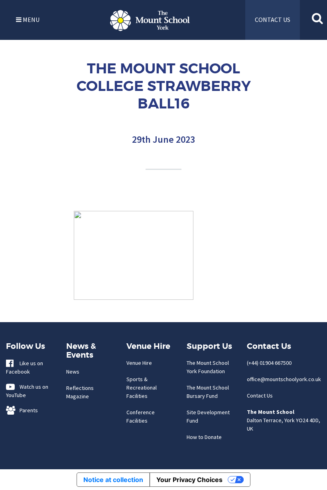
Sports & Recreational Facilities (141, 387)
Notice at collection (113, 480)
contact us (272, 20)
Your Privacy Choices (189, 480)
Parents (27, 410)
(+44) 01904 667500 (269, 362)
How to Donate (204, 437)
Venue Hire (139, 362)
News (72, 371)
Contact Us (260, 395)
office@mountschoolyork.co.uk (284, 379)
